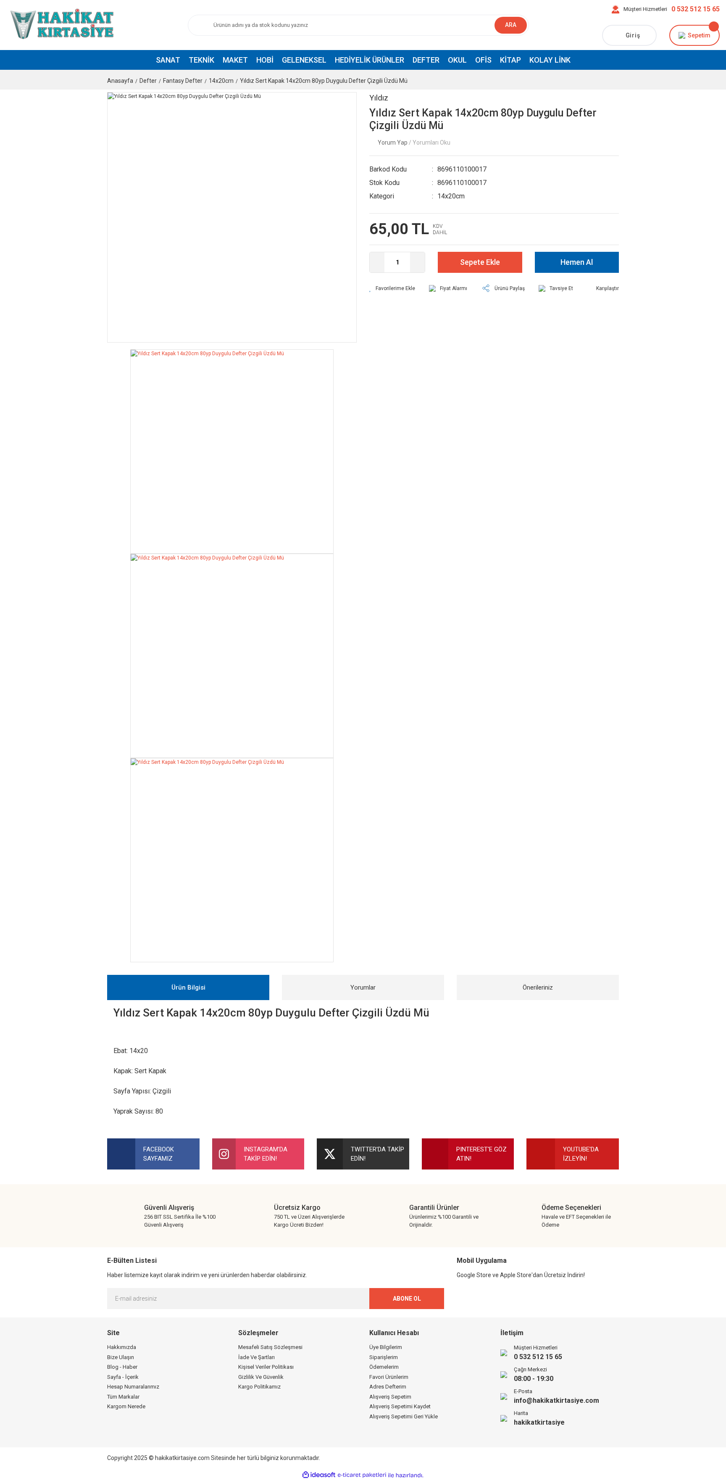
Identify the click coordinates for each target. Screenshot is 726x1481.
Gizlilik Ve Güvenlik (261, 1377)
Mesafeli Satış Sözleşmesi (270, 1347)
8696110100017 (462, 169)
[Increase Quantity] (417, 262)
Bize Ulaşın (120, 1357)
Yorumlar (363, 987)
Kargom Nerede (126, 1406)
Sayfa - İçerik (123, 1377)
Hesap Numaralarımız (133, 1386)
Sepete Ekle (480, 262)
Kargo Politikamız (259, 1386)
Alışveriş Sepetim (390, 1397)
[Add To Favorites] (392, 288)
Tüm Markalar (123, 1397)
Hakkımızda (121, 1347)
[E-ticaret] (362, 1475)
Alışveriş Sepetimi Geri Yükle (403, 1416)
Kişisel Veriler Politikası (266, 1367)
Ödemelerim (384, 1367)
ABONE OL (407, 1298)
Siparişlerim (383, 1357)
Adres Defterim (387, 1386)
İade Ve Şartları (256, 1357)
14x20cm (451, 196)
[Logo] (60, 25)
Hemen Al (576, 262)
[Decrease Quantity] (377, 262)
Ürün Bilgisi (188, 987)
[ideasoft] (319, 1475)
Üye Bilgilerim (385, 1347)
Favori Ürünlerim (388, 1377)
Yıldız (378, 98)
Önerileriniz (538, 987)
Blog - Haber (122, 1367)
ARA (510, 24)
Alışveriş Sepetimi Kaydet (400, 1406)
